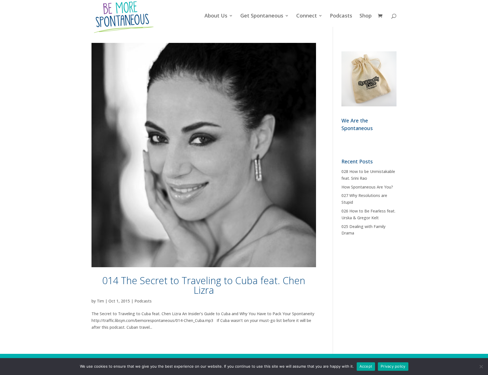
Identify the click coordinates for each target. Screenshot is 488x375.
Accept (366, 366)
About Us (215, 16)
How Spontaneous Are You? (367, 187)
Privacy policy (393, 366)
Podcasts (341, 16)
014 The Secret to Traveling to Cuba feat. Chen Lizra (203, 285)
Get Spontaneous (261, 16)
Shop (366, 16)
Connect (306, 16)
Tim (100, 301)
